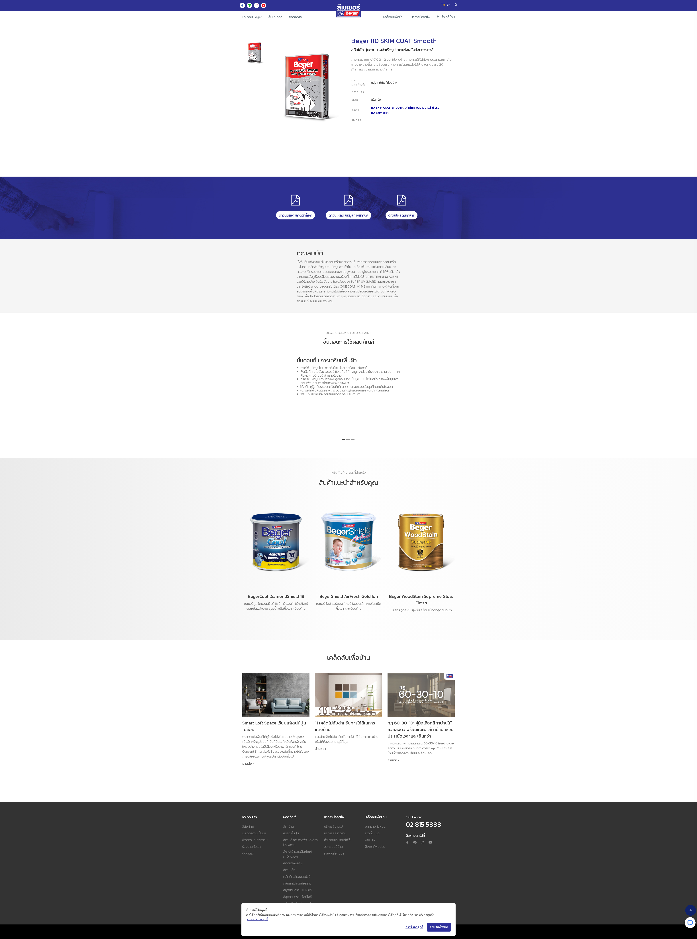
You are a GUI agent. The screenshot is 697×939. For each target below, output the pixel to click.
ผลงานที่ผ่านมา (334, 853)
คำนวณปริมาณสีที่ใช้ (337, 839)
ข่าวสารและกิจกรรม (255, 839)
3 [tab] (352, 439)
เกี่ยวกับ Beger (252, 17)
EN (448, 4)
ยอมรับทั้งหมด (439, 927)
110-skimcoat (379, 112)
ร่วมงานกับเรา (251, 846)
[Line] (415, 843)
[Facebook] (407, 843)
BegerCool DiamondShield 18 (276, 596)
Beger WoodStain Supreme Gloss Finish (421, 599)
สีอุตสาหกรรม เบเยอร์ (297, 890)
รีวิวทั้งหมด (372, 833)
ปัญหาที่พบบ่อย (375, 846)
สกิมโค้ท (410, 107)
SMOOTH (397, 107)
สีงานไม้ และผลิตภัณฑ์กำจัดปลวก (297, 854)
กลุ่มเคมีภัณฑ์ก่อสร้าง (297, 883)
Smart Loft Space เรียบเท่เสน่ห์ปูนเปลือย (274, 726)
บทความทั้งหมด (375, 826)
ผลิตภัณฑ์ (295, 17)
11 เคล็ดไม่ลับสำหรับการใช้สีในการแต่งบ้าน (345, 726)
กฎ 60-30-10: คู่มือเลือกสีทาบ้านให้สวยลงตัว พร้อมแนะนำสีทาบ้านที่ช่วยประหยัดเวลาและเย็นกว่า (421, 729)
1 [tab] (343, 439)
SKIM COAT (383, 107)
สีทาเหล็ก (289, 869)
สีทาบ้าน (288, 826)
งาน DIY (370, 839)
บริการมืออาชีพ (420, 17)
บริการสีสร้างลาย (335, 833)
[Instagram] (422, 843)
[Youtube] (430, 843)
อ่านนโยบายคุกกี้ (257, 919)
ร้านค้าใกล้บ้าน (446, 17)
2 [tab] (348, 439)
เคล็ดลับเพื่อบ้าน (393, 17)
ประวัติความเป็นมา (254, 833)
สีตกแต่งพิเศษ (293, 863)
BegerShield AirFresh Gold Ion (348, 596)
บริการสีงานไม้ (333, 826)
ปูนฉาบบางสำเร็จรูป (427, 107)
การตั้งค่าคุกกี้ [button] (414, 927)
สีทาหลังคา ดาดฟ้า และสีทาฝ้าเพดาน (300, 842)
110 (373, 107)
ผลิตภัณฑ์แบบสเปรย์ (296, 876)
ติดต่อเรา (248, 853)
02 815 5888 (423, 824)
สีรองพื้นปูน (291, 833)
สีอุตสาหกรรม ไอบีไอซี (297, 896)
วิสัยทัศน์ (248, 826)
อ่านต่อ (247, 764)
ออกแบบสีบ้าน (333, 846)
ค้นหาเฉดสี (275, 17)
